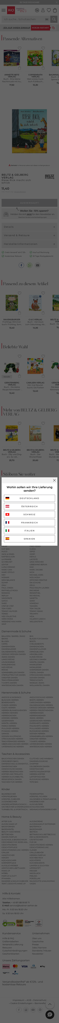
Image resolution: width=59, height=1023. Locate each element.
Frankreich (29, 522)
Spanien (29, 539)
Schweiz (29, 514)
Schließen (54, 480)
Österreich (29, 506)
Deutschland (29, 498)
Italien (29, 530)
